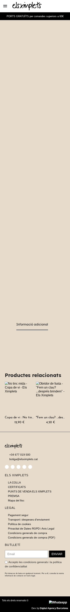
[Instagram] (18, 467)
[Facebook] (7, 467)
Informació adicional (32, 324)
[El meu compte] (60, 6)
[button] (53, 6)
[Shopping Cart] (65, 6)
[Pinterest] (24, 467)
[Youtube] (30, 467)
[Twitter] (13, 467)
